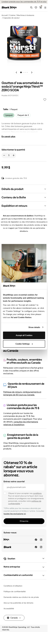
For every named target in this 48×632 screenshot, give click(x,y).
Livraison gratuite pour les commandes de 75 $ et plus (24, 1)
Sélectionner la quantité (13, 149)
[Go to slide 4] (27, 72)
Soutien (11, 558)
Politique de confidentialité (15, 591)
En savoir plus (8, 136)
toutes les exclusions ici (15, 513)
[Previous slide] (17, 72)
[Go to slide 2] (23, 72)
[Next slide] (31, 72)
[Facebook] (36, 547)
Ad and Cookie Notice (21, 317)
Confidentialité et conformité (18, 575)
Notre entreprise (12, 566)
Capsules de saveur (11, 18)
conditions (37, 493)
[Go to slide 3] (25, 72)
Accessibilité (9, 608)
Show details (34, 327)
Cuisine (12, 15)
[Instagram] (41, 547)
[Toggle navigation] (45, 7)
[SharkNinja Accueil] (9, 7)
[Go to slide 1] (21, 72)
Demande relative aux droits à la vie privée (21, 597)
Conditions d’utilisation (13, 586)
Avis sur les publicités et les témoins (18, 603)
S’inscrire (24, 521)
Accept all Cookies (24, 335)
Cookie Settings (22, 344)
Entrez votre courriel (14, 481)
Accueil (5, 15)
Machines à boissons (25, 15)
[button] (31, 7)
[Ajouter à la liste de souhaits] (44, 100)
